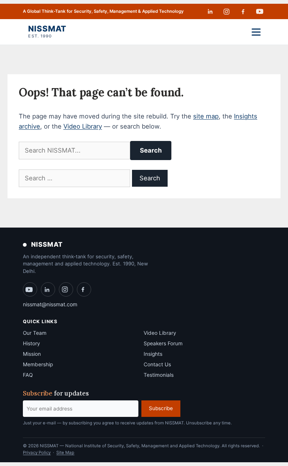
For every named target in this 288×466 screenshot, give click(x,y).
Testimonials (159, 375)
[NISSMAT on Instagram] (226, 11)
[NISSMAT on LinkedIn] (210, 11)
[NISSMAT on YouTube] (259, 11)
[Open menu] (256, 32)
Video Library (82, 126)
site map (206, 116)
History (31, 343)
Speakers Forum (163, 343)
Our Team (34, 333)
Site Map (65, 452)
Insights (153, 354)
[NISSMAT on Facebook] (243, 11)
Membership (38, 364)
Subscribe (161, 408)
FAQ (28, 375)
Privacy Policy (37, 452)
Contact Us (157, 364)
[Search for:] (75, 178)
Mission (32, 354)
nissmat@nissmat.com (50, 304)
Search (151, 150)
